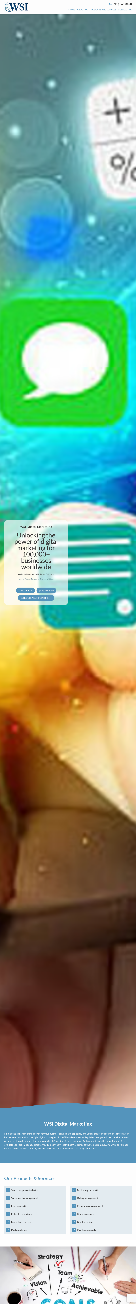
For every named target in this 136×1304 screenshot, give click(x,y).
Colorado (43, 579)
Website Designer (31, 579)
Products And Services (103, 9)
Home (71, 9)
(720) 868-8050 (122, 4)
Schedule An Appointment (36, 598)
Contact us (125, 9)
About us (82, 9)
